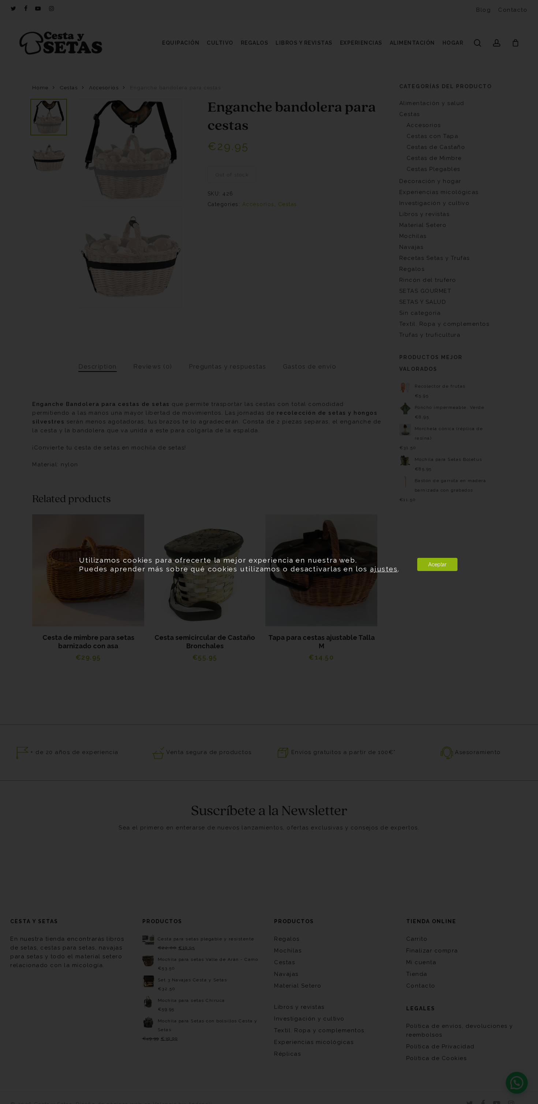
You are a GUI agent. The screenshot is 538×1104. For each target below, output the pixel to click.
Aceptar (437, 564)
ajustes (384, 569)
